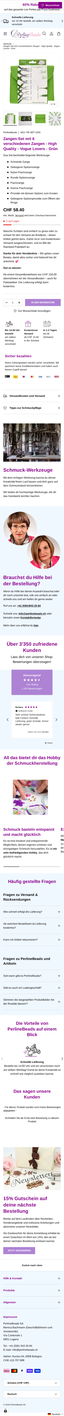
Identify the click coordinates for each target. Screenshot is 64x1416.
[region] (32, 719)
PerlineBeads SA (18, 1405)
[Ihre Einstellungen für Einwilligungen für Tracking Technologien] (5, 1410)
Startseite (7, 44)
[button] (58, 33)
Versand (19, 215)
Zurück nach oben (32, 1265)
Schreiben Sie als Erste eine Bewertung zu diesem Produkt (32, 1120)
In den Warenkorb (43, 302)
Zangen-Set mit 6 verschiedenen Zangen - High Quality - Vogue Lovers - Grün (31, 47)
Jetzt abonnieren (19, 1250)
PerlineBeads (10, 132)
